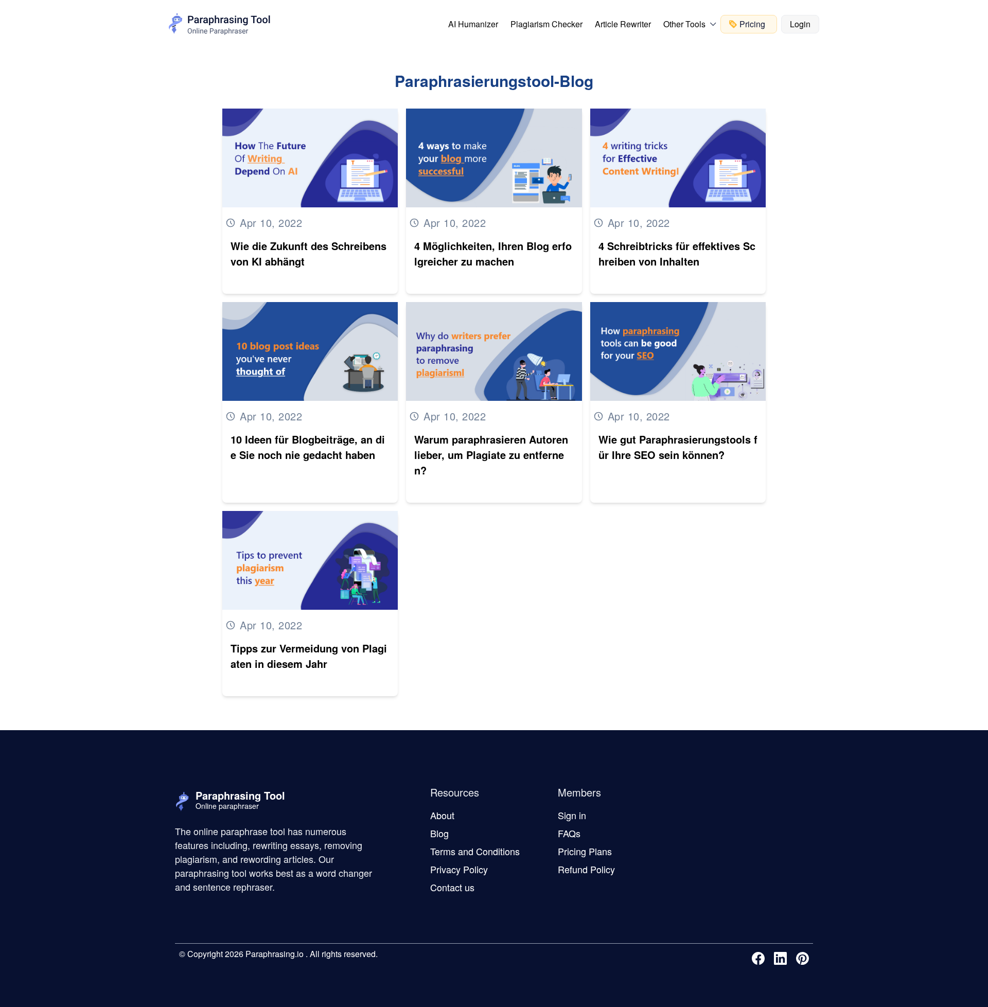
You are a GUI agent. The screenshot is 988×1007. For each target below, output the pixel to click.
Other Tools (684, 24)
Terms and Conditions (475, 851)
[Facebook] (760, 958)
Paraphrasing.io (273, 954)
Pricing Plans (585, 851)
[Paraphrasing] (220, 24)
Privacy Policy (459, 869)
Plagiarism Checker (546, 24)
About (442, 815)
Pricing (752, 24)
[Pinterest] (804, 958)
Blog (439, 833)
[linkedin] (782, 958)
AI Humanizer (473, 24)
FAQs (569, 833)
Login (800, 24)
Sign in (572, 815)
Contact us (452, 887)
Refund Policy (586, 869)
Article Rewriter (623, 24)
